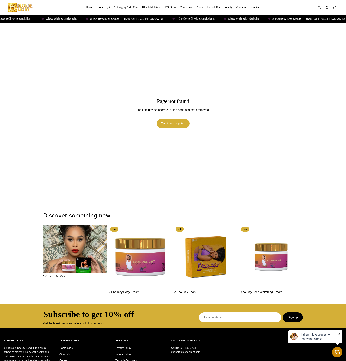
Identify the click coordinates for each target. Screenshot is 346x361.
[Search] (319, 7)
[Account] (327, 7)
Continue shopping (173, 123)
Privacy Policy (123, 347)
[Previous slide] (114, 257)
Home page (66, 347)
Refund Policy (123, 354)
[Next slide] (166, 257)
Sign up (293, 317)
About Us (64, 354)
